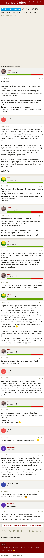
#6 (42, 282)
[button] (3, 2)
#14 (42, 511)
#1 (42, 78)
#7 (42, 303)
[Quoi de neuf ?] (37, 2)
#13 (42, 491)
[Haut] (11, 550)
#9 (42, 378)
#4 (42, 216)
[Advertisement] (22, 39)
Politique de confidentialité (31, 547)
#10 (42, 410)
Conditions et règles (17, 547)
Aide (3, 550)
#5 (42, 250)
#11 (42, 437)
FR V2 (3, 544)
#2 (42, 126)
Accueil (7, 550)
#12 (42, 455)
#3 (42, 186)
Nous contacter (6, 547)
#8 (42, 358)
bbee (4, 15)
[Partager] (39, 79)
